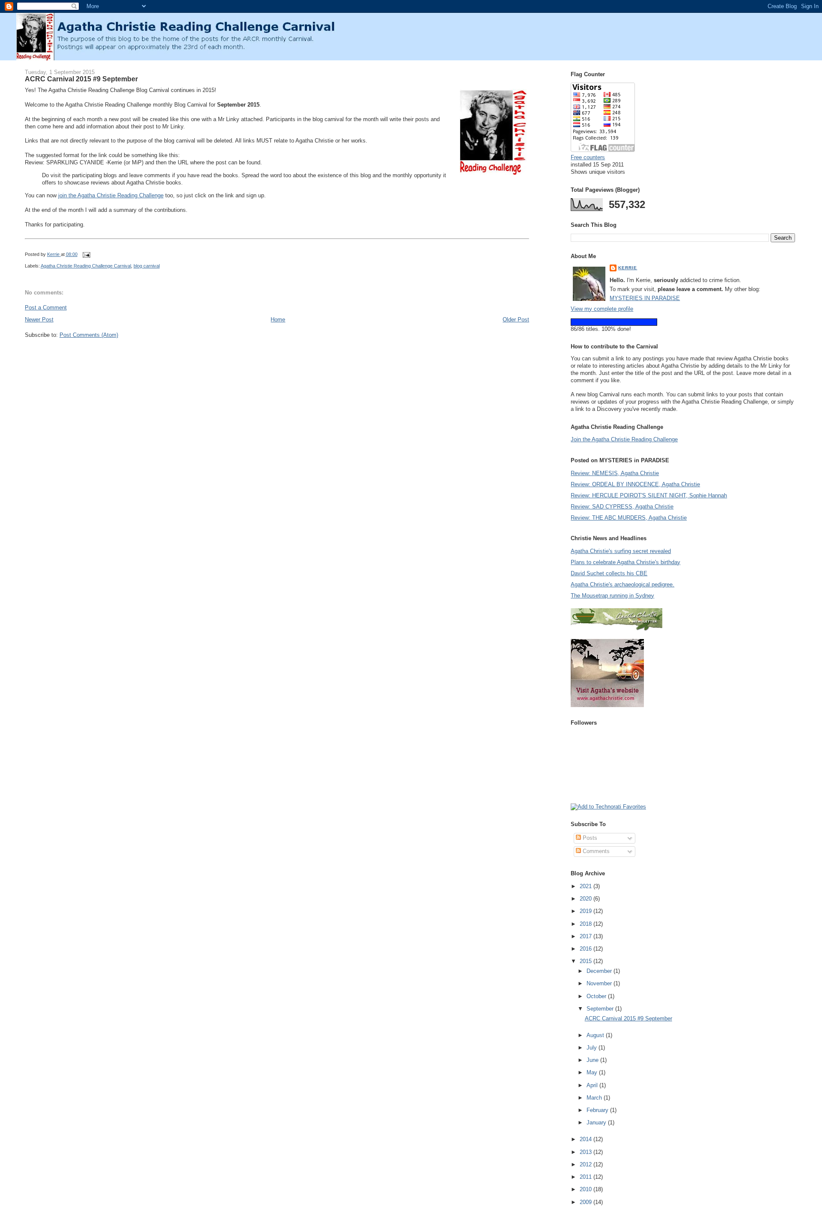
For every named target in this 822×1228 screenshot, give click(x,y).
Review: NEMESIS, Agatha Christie (615, 473)
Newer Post (39, 319)
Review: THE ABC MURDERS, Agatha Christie (629, 517)
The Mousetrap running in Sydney (612, 595)
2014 (586, 1139)
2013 (586, 1152)
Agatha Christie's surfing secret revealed (621, 551)
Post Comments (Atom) (89, 335)
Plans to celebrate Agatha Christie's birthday (625, 562)
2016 (586, 949)
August (596, 1035)
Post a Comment (46, 307)
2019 (586, 911)
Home (278, 319)
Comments (595, 851)
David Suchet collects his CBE (609, 573)
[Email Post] (86, 254)
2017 (586, 936)
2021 (586, 886)
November (600, 983)
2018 (586, 924)
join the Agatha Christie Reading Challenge (111, 195)
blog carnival (147, 265)
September (601, 1008)
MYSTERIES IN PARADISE (645, 298)
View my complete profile (602, 309)
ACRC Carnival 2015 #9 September (628, 1018)
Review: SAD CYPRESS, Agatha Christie (622, 506)
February (598, 1110)
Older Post (516, 319)
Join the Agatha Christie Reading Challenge (624, 439)
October (597, 996)
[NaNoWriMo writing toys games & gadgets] (683, 322)
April (593, 1085)
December (600, 971)
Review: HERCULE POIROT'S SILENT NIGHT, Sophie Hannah (649, 495)
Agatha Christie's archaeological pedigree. (622, 584)
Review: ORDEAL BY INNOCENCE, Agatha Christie (635, 484)
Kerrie (627, 267)
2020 (586, 898)
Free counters (588, 157)
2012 (586, 1164)
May (593, 1072)
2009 (586, 1202)
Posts (589, 838)
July (593, 1047)
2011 (586, 1177)
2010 (586, 1189)
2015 (586, 961)
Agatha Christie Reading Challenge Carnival (86, 265)
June (593, 1060)
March (595, 1097)
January (597, 1122)
